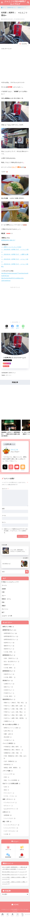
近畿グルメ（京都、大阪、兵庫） (14, 709)
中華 (3, 592)
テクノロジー (9, 793)
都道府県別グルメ (9, 699)
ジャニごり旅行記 (9, 743)
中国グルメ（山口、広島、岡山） (14, 712)
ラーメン (9, 375)
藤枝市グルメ (9, 645)
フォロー (12, 915)
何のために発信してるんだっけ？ (10, 871)
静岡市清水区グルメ (11, 639)
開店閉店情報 (8, 857)
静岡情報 (7, 815)
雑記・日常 (7, 821)
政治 (6, 790)
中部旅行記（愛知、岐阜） (12, 746)
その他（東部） (9, 667)
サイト (4, 522)
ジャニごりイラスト (11, 828)
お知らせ (6, 812)
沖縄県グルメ (9, 721)
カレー (4, 595)
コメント (5, 488)
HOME (16, 905)
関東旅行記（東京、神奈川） (13, 749)
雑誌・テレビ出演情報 (11, 780)
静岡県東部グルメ (9, 655)
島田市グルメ (9, 648)
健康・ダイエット (9, 799)
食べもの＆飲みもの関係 (11, 724)
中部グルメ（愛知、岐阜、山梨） (14, 705)
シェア (7, 915)
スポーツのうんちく (11, 831)
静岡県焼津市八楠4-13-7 (8, 240)
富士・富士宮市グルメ (11, 661)
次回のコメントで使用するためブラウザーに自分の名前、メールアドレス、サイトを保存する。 (15, 530)
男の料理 (7, 737)
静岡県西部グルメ (9, 671)
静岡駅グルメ (22, 857)
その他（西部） (9, 677)
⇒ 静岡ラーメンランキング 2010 (11, 247)
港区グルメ (8, 687)
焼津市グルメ (12, 372)
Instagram (11, 470)
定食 (3, 602)
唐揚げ (4, 605)
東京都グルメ (8, 680)
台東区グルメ (9, 683)
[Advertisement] (15, 66)
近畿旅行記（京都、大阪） (13, 753)
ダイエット (8, 805)
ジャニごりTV (9, 774)
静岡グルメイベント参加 (12, 727)
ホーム (2, 915)
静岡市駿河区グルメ (11, 636)
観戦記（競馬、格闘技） (12, 767)
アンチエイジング (10, 802)
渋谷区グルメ (9, 690)
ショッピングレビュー (11, 824)
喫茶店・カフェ (6, 599)
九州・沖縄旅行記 (10, 761)
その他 (7, 834)
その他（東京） (9, 696)
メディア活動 (7, 770)
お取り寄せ (8, 731)
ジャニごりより (9, 818)
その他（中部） (9, 652)
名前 (3, 508)
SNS (6, 777)
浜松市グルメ (9, 674)
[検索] (27, 572)
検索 (22, 915)
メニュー (17, 915)
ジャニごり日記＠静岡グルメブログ (15, 2)
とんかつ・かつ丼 (7, 615)
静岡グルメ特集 (8, 626)
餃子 (3, 612)
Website (22, 470)
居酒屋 (4, 588)
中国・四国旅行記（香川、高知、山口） (15, 757)
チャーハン (5, 609)
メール (4, 515)
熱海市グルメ (9, 664)
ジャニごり (21, 869)
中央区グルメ (9, 693)
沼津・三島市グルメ (11, 658)
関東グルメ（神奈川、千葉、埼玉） (15, 702)
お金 (6, 786)
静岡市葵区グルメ (10, 633)
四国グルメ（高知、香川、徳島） (14, 715)
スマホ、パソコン (10, 796)
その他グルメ (9, 740)
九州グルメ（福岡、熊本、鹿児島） (15, 718)
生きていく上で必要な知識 (11, 783)
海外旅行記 (8, 764)
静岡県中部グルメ (9, 630)
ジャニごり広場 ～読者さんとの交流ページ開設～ (14, 877)
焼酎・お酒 (8, 734)
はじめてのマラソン (11, 808)
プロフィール (8, 849)
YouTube (17, 470)
